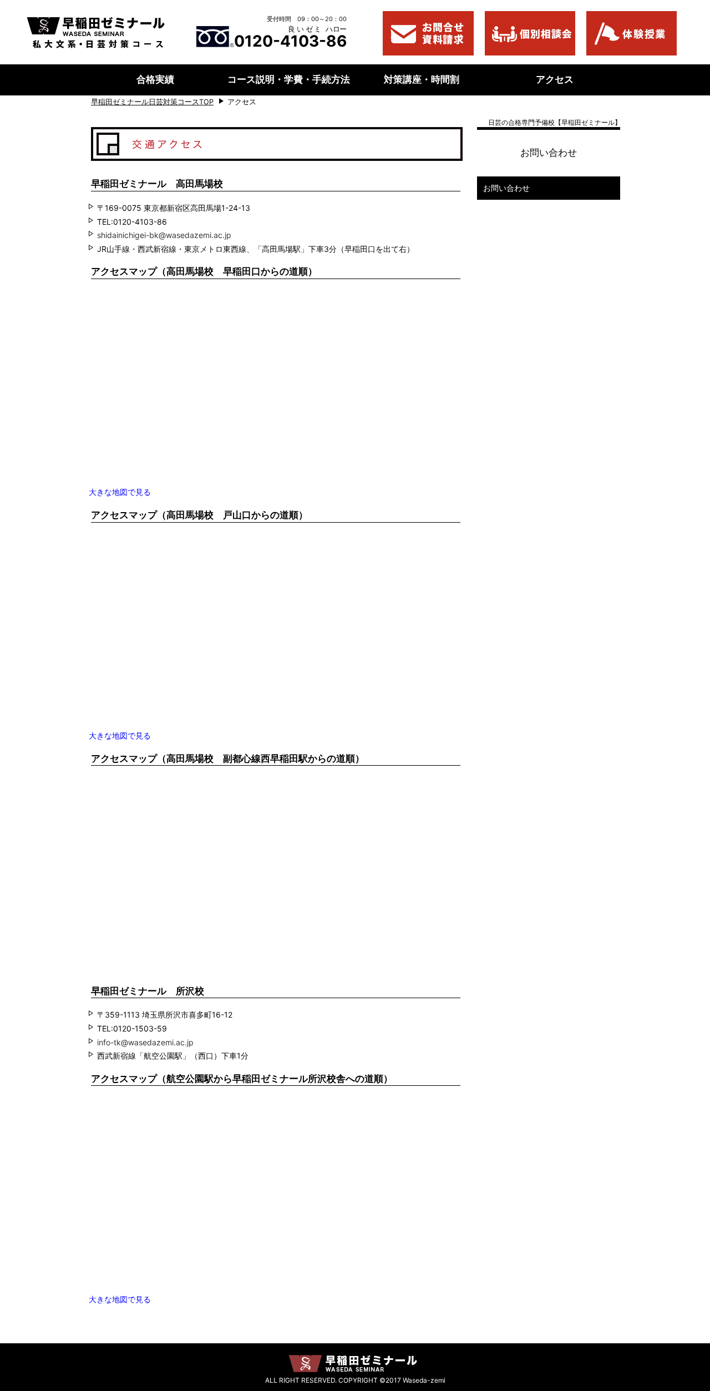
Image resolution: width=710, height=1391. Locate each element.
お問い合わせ (506, 188)
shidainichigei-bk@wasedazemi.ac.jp (164, 235)
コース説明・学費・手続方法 (288, 79)
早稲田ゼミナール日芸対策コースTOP (152, 102)
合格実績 (155, 79)
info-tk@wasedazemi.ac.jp (145, 1042)
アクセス (555, 79)
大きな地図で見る (120, 492)
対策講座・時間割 (421, 79)
